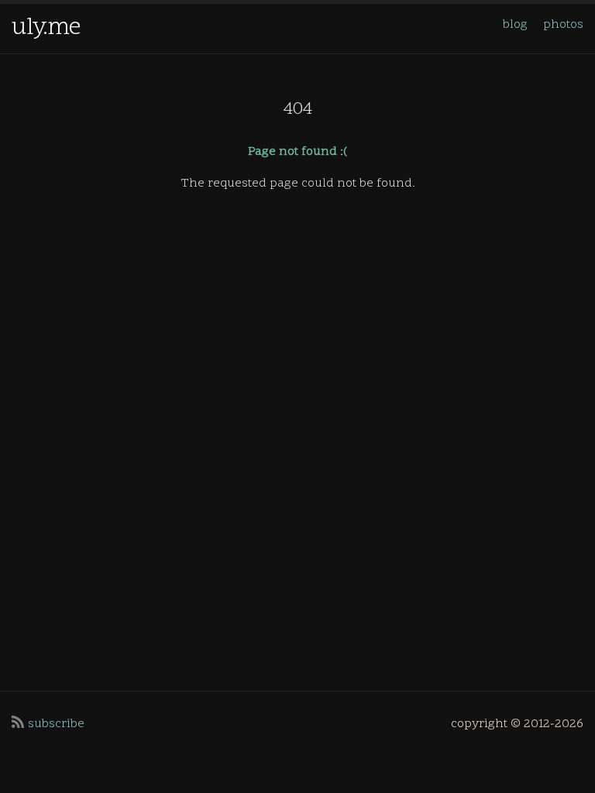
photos (563, 24)
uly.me (46, 28)
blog (515, 24)
